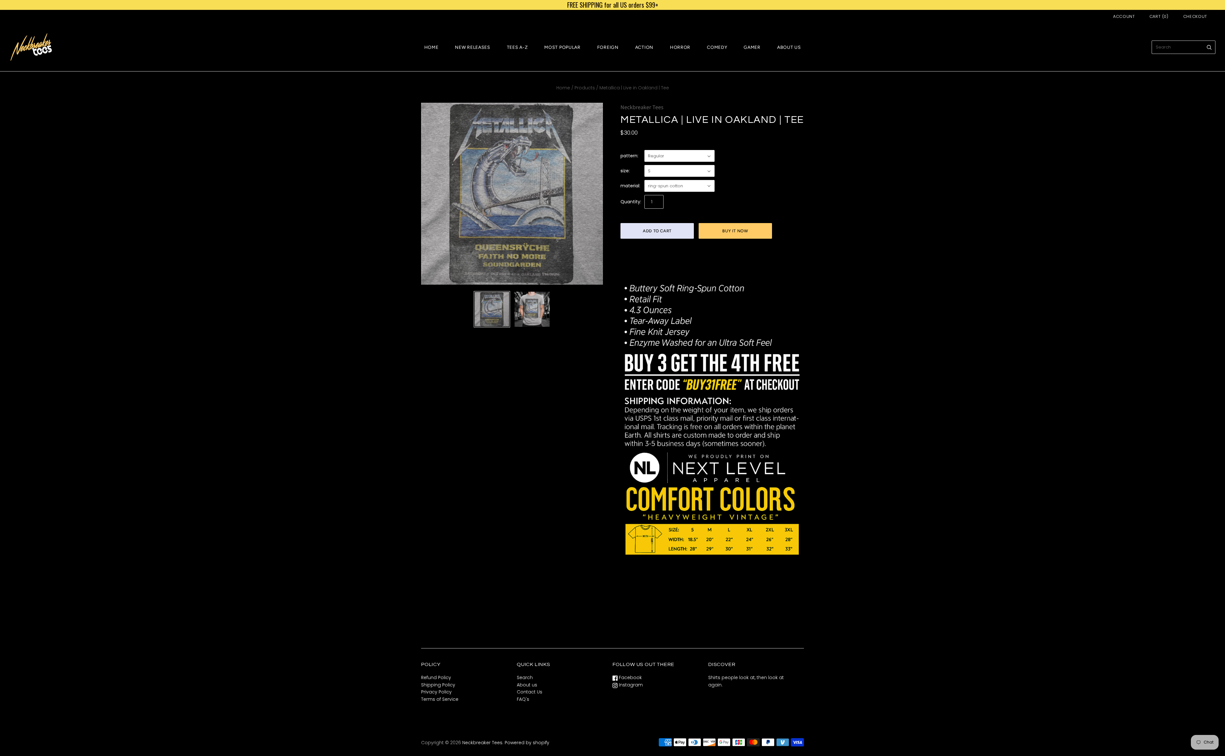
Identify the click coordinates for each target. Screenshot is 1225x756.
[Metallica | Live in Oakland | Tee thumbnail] (492, 309)
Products (585, 88)
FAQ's (523, 699)
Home (431, 47)
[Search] (1209, 47)
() (1159, 16)
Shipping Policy (438, 685)
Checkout (1195, 16)
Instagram (630, 685)
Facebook (630, 677)
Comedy (717, 47)
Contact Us (529, 692)
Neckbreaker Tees (642, 107)
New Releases (472, 47)
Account (1124, 16)
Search (525, 677)
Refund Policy (436, 677)
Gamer (752, 47)
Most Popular (562, 47)
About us (527, 685)
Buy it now (735, 230)
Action (644, 47)
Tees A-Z (517, 47)
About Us (789, 47)
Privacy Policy (436, 692)
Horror (680, 47)
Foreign (608, 47)
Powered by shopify (527, 742)
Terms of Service (439, 699)
